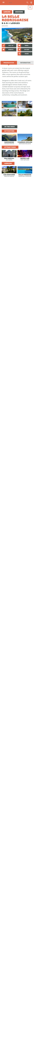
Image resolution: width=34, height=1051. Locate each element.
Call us (10, 45)
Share (27, 54)
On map (26, 49)
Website (10, 49)
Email (27, 45)
